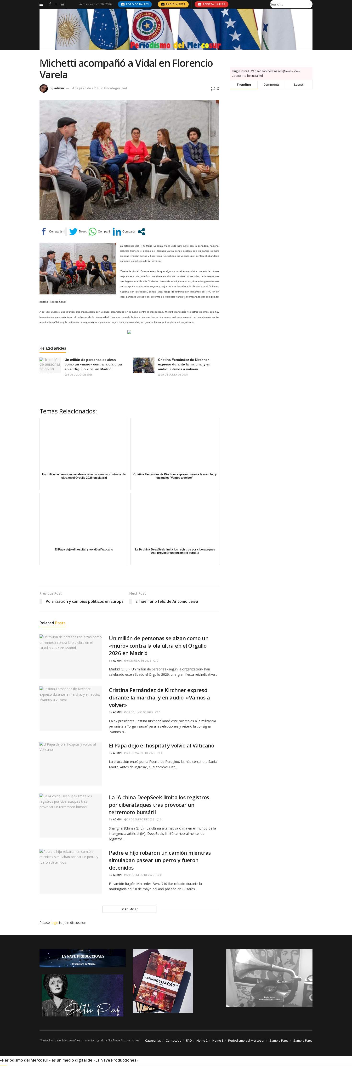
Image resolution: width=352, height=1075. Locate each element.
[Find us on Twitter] (56, 4)
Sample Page (279, 1040)
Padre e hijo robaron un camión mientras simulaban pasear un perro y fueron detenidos (160, 860)
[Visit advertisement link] (176, 29)
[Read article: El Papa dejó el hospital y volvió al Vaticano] (71, 764)
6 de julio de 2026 (79, 374)
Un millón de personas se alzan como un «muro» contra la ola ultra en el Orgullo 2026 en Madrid (93, 364)
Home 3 (217, 1040)
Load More (129, 909)
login (54, 922)
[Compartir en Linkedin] (124, 231)
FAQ (189, 1040)
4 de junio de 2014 (85, 88)
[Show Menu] (41, 4)
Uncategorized (115, 88)
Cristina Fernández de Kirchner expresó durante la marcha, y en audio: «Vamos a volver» (184, 364)
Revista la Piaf (213, 4)
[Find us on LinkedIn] (62, 4)
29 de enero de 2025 (140, 819)
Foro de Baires (137, 4)
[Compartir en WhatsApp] (99, 231)
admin (59, 88)
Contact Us (173, 1040)
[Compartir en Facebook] (51, 231)
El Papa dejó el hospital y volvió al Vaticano (161, 745)
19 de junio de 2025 (174, 374)
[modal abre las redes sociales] (141, 231)
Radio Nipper (175, 4)
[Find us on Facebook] (50, 4)
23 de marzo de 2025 (140, 753)
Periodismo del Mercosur (246, 1040)
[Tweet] (77, 231)
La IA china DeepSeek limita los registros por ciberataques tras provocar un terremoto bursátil (159, 805)
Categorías (153, 1040)
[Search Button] (310, 4)
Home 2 (202, 1040)
